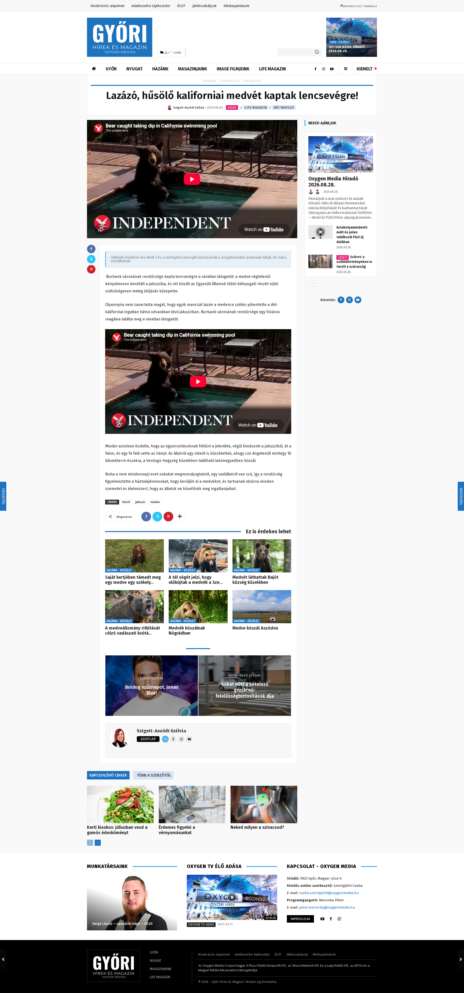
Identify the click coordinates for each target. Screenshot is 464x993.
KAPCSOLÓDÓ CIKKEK (108, 775)
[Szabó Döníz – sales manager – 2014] (132, 902)
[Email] (165, 739)
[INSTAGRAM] (339, 919)
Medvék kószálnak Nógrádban (187, 630)
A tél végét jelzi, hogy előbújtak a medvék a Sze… (196, 580)
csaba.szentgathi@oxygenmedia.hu (329, 893)
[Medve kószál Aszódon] (261, 606)
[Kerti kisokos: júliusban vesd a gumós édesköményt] (120, 804)
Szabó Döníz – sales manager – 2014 (121, 924)
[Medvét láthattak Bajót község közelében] (261, 555)
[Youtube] (332, 69)
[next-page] (98, 843)
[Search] (316, 52)
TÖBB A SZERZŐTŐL (154, 775)
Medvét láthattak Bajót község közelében (255, 580)
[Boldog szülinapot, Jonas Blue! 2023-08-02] (3, 959)
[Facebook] (315, 69)
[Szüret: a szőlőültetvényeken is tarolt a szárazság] (320, 261)
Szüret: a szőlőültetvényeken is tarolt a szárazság (354, 262)
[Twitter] (157, 516)
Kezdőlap (209, 81)
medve (155, 502)
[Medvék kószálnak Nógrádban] (198, 606)
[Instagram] (323, 69)
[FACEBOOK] (331, 919)
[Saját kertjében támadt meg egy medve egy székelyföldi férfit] (134, 555)
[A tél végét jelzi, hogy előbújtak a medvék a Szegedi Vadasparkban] (198, 555)
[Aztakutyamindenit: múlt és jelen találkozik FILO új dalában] (320, 232)
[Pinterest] (168, 516)
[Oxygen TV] (232, 897)
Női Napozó (284, 107)
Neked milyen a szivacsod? (257, 827)
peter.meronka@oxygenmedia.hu (327, 907)
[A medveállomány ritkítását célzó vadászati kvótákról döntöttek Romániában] (134, 606)
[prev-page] (90, 843)
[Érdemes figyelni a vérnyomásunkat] (192, 804)
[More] (180, 516)
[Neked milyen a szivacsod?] (264, 804)
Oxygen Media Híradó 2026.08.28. (347, 49)
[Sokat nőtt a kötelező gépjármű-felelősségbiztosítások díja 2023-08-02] (461, 959)
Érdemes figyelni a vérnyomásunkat (177, 830)
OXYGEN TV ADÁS (201, 924)
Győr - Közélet (339, 42)
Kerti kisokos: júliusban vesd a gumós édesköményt (117, 830)
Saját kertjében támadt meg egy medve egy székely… (133, 580)
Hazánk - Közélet (119, 570)
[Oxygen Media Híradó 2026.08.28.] (351, 37)
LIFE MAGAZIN (230, 81)
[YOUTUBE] (322, 919)
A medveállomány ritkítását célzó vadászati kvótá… (132, 630)
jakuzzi (140, 502)
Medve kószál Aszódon (255, 628)
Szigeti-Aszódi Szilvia (161, 731)
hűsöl (126, 502)
